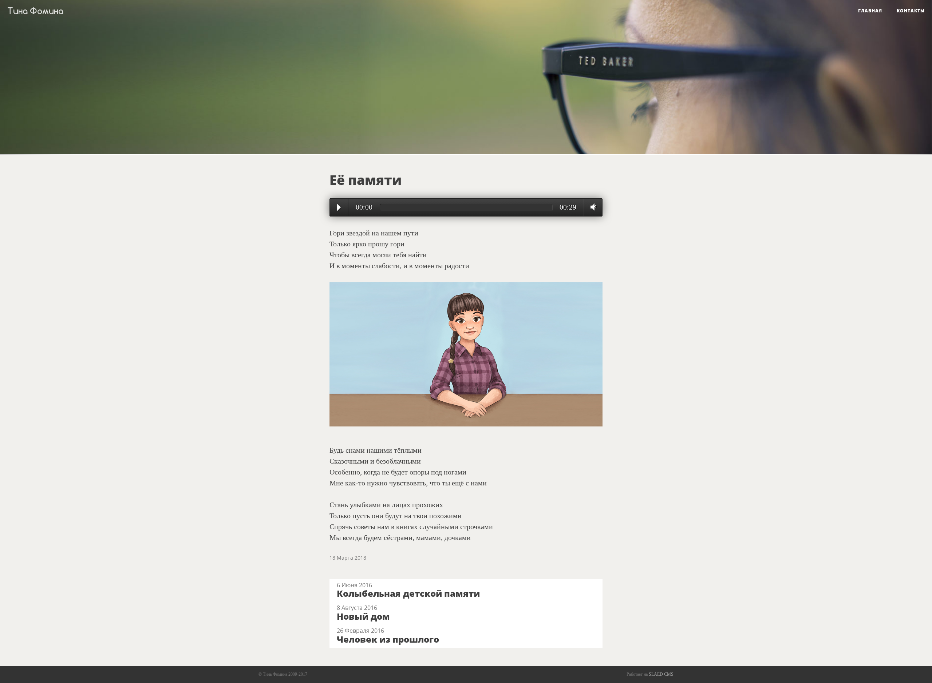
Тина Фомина (35, 11)
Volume (592, 207)
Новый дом (363, 616)
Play (339, 207)
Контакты (911, 11)
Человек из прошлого (388, 639)
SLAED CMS (661, 674)
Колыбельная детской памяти (408, 593)
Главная (870, 11)
